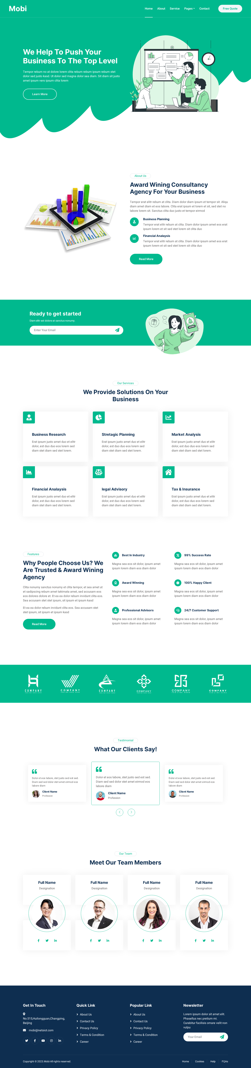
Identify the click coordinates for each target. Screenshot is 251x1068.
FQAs (225, 1061)
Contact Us (87, 1021)
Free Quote (230, 8)
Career (84, 1042)
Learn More (40, 94)
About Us (86, 1014)
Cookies (199, 1061)
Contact (204, 8)
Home (149, 8)
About (161, 8)
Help (213, 1061)
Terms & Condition (92, 1035)
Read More (146, 259)
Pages (188, 8)
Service (175, 8)
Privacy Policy (89, 1028)
